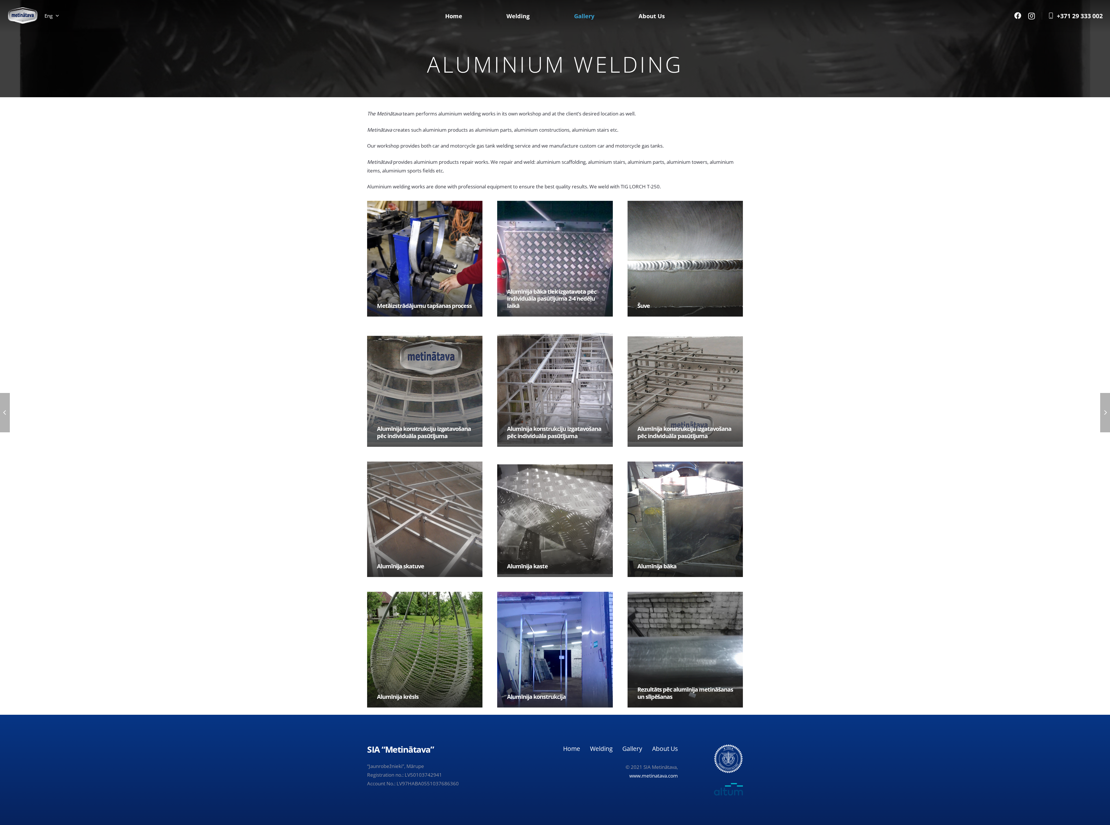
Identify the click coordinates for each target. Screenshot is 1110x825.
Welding (601, 748)
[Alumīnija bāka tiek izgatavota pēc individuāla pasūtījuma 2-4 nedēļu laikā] (555, 258)
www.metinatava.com (653, 775)
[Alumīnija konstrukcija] (555, 649)
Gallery (632, 748)
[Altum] (718, 789)
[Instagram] (1031, 16)
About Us (665, 748)
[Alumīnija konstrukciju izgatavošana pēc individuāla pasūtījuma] (424, 389)
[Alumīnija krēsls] (424, 649)
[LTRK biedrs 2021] (728, 758)
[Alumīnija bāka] (685, 519)
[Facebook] (1017, 15)
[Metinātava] (23, 16)
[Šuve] (685, 258)
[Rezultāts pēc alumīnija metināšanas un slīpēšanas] (685, 649)
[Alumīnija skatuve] (424, 519)
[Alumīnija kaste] (555, 519)
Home (571, 748)
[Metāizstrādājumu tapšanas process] (424, 258)
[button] (51, 16)
